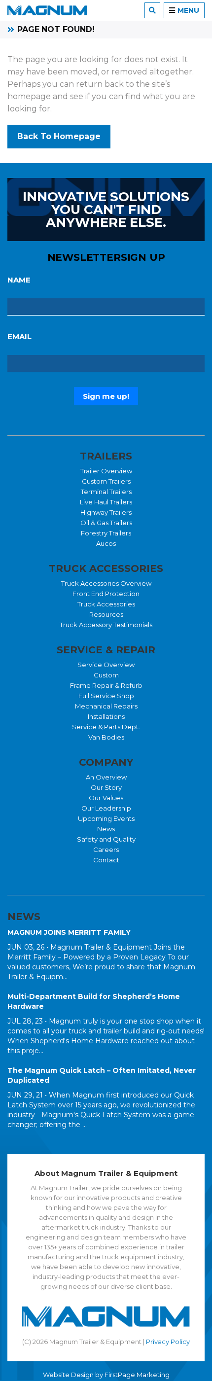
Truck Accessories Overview (106, 583)
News (106, 829)
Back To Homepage (59, 136)
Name (19, 279)
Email (19, 336)
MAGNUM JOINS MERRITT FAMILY (69, 932)
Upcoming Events (106, 818)
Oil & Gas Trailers (106, 523)
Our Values (106, 798)
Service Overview (106, 665)
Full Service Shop (106, 696)
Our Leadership (106, 808)
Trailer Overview (106, 471)
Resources (106, 614)
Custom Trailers (106, 481)
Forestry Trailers (106, 533)
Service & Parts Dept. (106, 727)
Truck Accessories (106, 604)
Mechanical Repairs (106, 706)
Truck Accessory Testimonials (106, 625)
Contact (106, 860)
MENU (188, 10)
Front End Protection (106, 594)
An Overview (106, 777)
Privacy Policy (168, 1342)
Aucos (106, 543)
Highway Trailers (106, 512)
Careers (106, 849)
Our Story (106, 787)
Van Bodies (106, 737)
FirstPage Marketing (137, 1375)
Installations (106, 716)
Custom (106, 675)
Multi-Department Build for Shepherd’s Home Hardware (93, 1001)
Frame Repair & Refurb (106, 685)
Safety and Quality (106, 839)
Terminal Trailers (106, 492)
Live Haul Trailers (106, 502)
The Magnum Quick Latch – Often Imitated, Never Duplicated (101, 1075)
